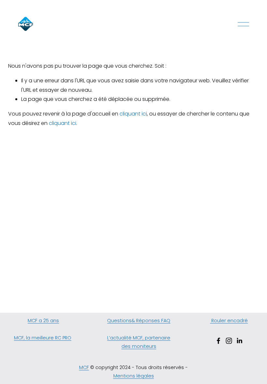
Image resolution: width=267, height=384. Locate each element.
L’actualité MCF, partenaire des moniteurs (138, 342)
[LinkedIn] (239, 340)
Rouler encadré (229, 320)
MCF (84, 367)
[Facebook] (218, 340)
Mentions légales (133, 376)
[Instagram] (229, 340)
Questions (119, 320)
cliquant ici (133, 113)
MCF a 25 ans (43, 320)
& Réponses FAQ (151, 320)
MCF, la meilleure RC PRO (42, 338)
